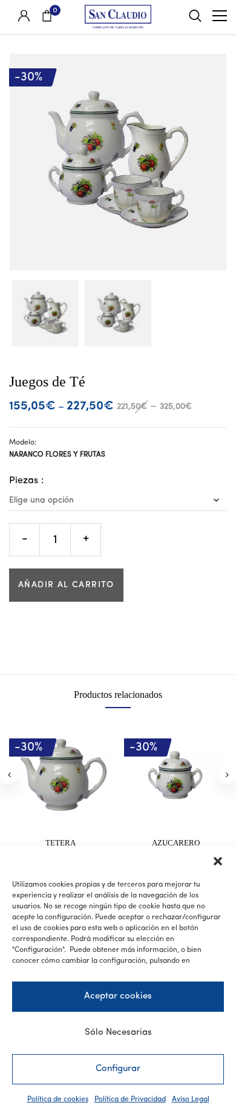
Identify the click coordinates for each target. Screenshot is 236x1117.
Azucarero (176, 842)
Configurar (118, 1068)
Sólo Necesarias (118, 1032)
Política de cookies (57, 1099)
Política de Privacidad (130, 1099)
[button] (218, 861)
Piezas (23, 481)
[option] (45, 313)
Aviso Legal (190, 1099)
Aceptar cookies (118, 996)
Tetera (60, 842)
